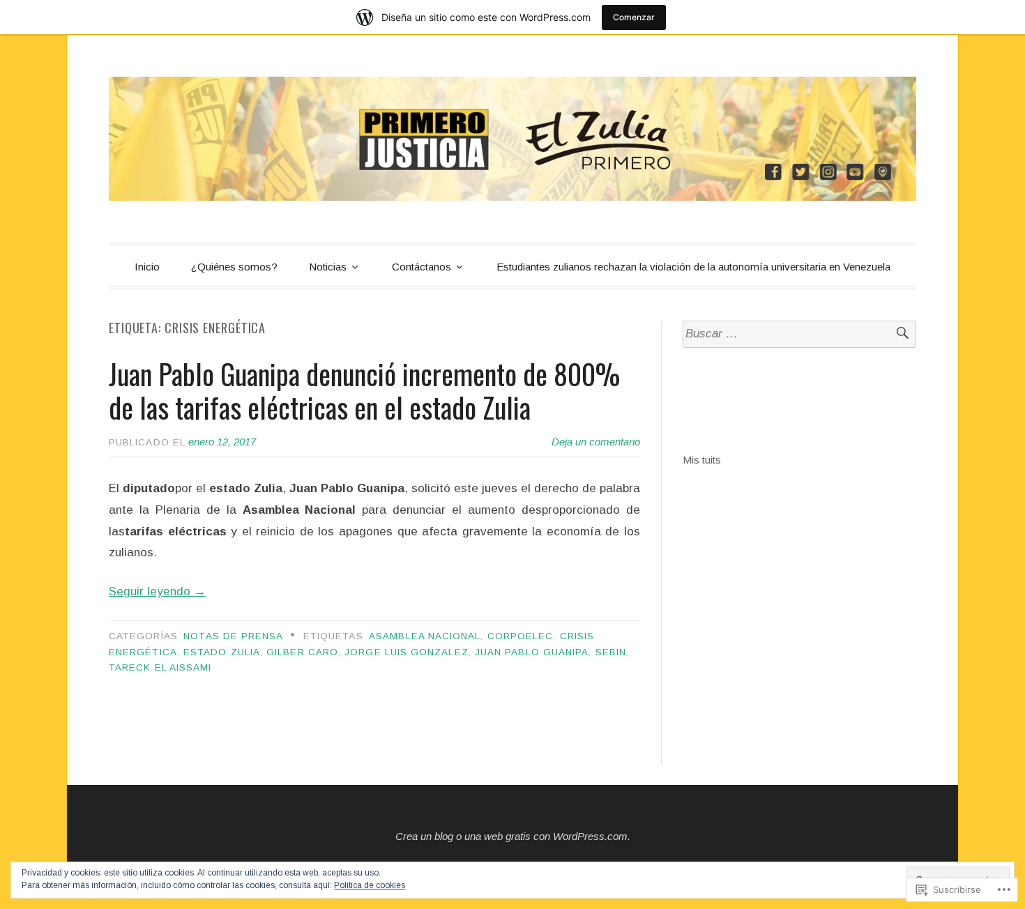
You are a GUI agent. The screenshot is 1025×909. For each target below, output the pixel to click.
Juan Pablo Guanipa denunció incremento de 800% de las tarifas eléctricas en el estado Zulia (364, 390)
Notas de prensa (233, 636)
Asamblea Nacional (424, 636)
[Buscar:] (799, 334)
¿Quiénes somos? (234, 267)
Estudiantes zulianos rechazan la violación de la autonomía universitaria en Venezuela (693, 267)
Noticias (328, 267)
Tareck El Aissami (160, 667)
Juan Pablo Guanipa (532, 652)
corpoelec (520, 636)
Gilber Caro (302, 652)
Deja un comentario (596, 442)
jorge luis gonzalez (406, 652)
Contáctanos (421, 267)
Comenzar (634, 17)
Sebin (610, 652)
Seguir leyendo (157, 591)
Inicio (147, 267)
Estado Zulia (221, 652)
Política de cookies (369, 885)
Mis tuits (702, 460)
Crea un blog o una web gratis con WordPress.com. (512, 836)
